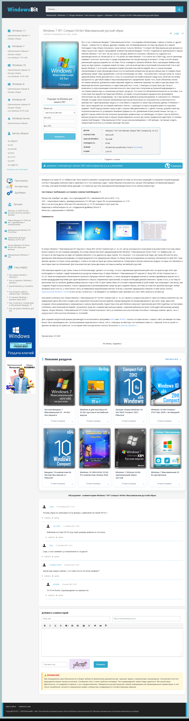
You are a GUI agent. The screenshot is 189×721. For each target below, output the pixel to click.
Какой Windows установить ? (21, 287)
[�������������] (161, 707)
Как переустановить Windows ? (18, 276)
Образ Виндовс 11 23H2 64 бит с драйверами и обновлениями (19, 222)
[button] (44, 625)
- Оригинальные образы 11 (18, 35)
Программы (21, 180)
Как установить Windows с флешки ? (20, 281)
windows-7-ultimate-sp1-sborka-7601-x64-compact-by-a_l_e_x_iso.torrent (84, 165)
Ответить (47, 518)
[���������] (156, 707)
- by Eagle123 (12, 165)
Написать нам (24, 706)
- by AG (10, 145)
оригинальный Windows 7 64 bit (55, 292)
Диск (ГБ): (48, 126)
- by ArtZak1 (12, 149)
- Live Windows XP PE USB (18, 111)
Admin (56, 584)
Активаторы (21, 186)
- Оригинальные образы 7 (18, 51)
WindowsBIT (25, 9)
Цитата (56, 518)
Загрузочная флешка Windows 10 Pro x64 (17, 239)
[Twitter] (173, 707)
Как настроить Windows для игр (21, 309)
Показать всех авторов (17, 169)
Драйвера (20, 192)
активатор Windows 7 (127, 325)
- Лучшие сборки (14, 38)
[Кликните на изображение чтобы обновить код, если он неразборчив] (80, 664)
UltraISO (122, 319)
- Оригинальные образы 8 (18, 89)
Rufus (112, 319)
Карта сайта (11, 706)
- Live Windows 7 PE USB (17, 57)
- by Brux (10, 153)
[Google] (177, 707)
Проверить (60, 137)
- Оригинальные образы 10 (18, 70)
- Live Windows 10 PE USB (18, 76)
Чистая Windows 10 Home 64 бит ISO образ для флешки (19, 247)
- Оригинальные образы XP (18, 104)
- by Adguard (12, 141)
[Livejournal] (181, 707)
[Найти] (179, 9)
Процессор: (48, 108)
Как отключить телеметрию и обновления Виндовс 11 (21, 304)
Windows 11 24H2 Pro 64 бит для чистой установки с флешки (19, 213)
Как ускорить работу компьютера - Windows (19, 293)
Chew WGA (137, 147)
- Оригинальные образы (17, 123)
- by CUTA (11, 157)
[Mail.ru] (165, 707)
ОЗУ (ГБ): (47, 118)
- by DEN (10, 161)
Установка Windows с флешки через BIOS (18, 298)
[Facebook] (169, 707)
